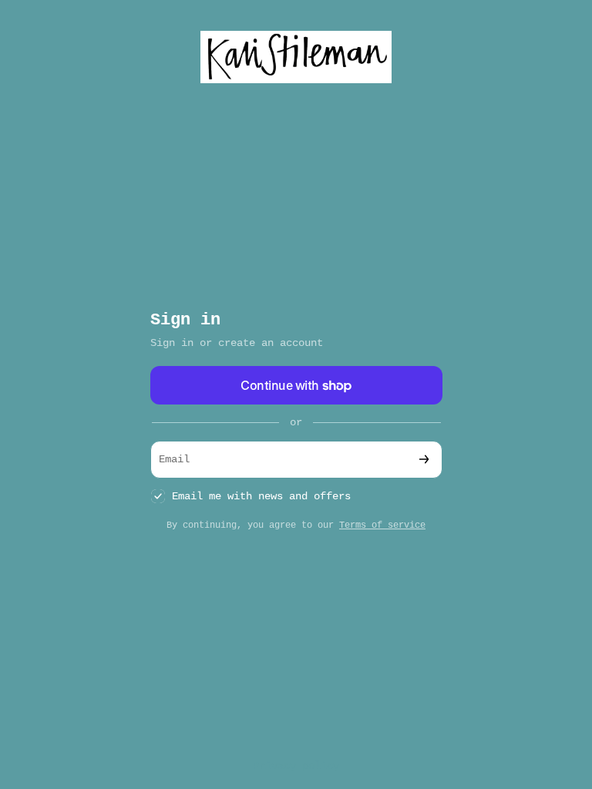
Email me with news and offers (261, 496)
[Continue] (424, 459)
